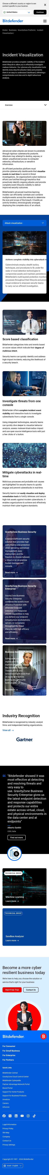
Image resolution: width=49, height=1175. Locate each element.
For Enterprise (9, 1055)
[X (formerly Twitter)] (10, 1115)
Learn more (24, 927)
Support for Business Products (14, 1095)
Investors (6, 1099)
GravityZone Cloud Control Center (16, 1077)
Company (6, 1136)
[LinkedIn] (16, 1115)
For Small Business (11, 1051)
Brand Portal (7, 1088)
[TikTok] (34, 1115)
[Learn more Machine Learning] (24, 887)
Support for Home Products (13, 1092)
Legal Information (9, 1124)
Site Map (6, 1132)
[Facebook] (4, 1115)
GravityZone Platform (26, 30)
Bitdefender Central (10, 1073)
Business (12, 30)
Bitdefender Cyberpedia (12, 1080)
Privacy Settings (9, 1144)
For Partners (8, 1060)
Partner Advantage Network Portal (16, 1084)
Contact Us (7, 1140)
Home (5, 30)
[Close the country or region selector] (45, 5)
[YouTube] (22, 1115)
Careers (6, 1103)
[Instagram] (28, 1115)
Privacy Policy (8, 1128)
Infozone (6, 1107)
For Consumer (9, 1046)
